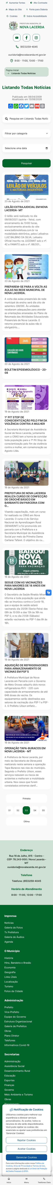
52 (18, 810)
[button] (11, 16)
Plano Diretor (11, 1035)
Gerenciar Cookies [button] (26, 1157)
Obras (7, 1030)
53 (26, 810)
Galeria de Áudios (14, 937)
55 (43, 810)
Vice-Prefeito (11, 1011)
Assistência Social (14, 1066)
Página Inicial (12, 70)
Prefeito (8, 1007)
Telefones (9, 1040)
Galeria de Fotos (13, 927)
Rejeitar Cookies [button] (26, 1140)
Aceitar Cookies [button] (26, 1148)
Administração (12, 1061)
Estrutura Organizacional (18, 1021)
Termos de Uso (39, 1166)
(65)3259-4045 (29, 46)
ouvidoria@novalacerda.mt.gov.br (27, 54)
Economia (9, 967)
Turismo (8, 986)
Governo (9, 1089)
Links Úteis (10, 976)
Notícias (9, 922)
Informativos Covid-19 (16, 1045)
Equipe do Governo (15, 1016)
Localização (11, 981)
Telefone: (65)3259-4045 (26, 880)
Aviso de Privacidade (22, 1166)
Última (27, 821)
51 (9, 810)
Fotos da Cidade (13, 991)
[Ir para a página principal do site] (27, 25)
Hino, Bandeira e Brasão (17, 962)
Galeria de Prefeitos (15, 1026)
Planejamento (11, 1103)
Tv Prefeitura (11, 932)
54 (35, 810)
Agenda (8, 941)
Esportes (9, 1080)
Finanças (9, 1085)
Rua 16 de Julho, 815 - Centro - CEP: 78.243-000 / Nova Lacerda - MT (26, 859)
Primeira (26, 798)
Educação (9, 1075)
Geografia (9, 972)
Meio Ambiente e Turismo (18, 1094)
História (8, 958)
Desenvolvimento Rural (17, 1070)
